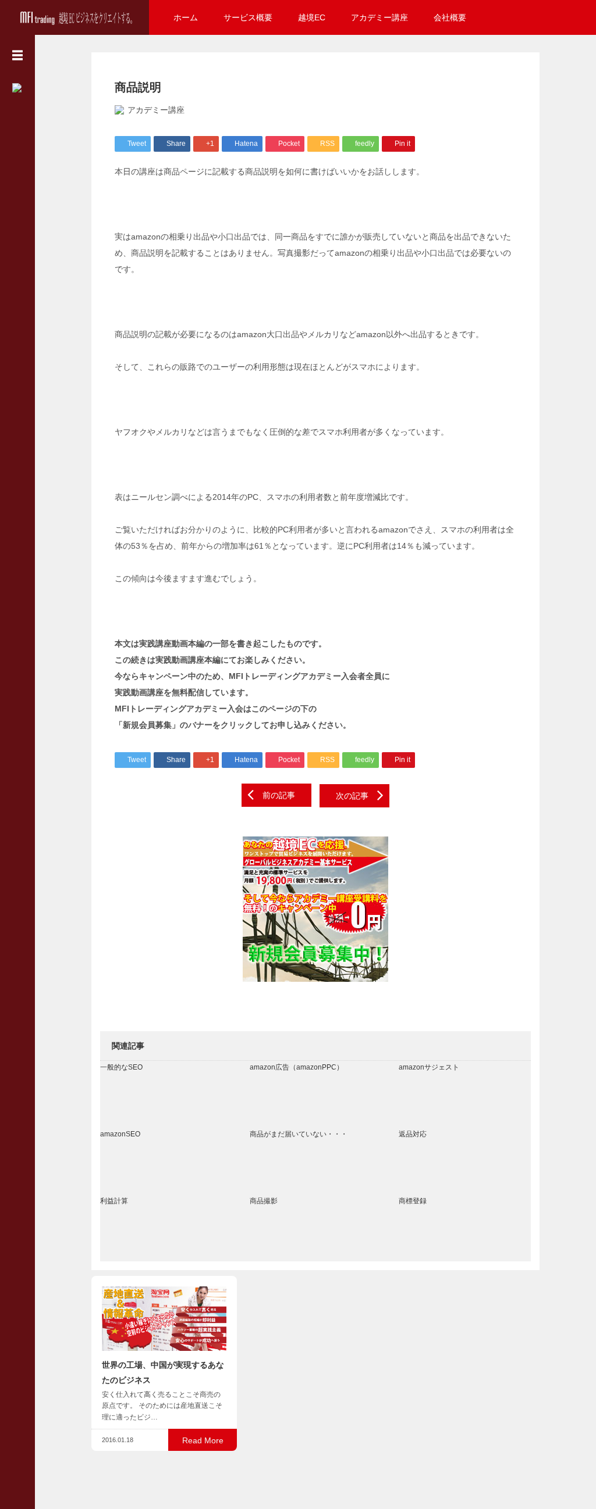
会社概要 (450, 17)
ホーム (185, 17)
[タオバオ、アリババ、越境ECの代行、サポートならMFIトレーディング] (74, 16)
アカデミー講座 (379, 17)
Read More (203, 1440)
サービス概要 (248, 17)
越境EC (311, 17)
